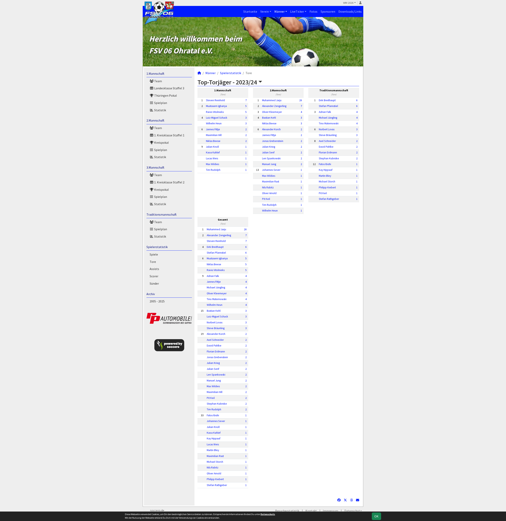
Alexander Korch (271, 129)
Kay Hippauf (325, 170)
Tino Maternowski (329, 123)
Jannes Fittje (213, 129)
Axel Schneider (327, 141)
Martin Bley (325, 175)
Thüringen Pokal (165, 95)
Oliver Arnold (269, 193)
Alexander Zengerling (274, 106)
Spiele (154, 254)
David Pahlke (326, 146)
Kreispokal (161, 142)
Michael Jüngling (328, 117)
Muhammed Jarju (271, 100)
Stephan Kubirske (329, 158)
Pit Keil (266, 199)
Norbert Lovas (326, 129)
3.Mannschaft (155, 167)
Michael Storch (327, 181)
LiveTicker (297, 11)
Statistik (160, 110)
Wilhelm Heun (214, 123)
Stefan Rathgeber (329, 199)
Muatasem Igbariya (216, 106)
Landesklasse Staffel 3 (169, 88)
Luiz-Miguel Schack (216, 117)
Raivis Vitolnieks (215, 112)
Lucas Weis (212, 158)
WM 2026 (348, 3)
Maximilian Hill (214, 135)
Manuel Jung (269, 164)
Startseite (250, 11)
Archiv (150, 294)
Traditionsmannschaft (161, 214)
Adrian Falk (325, 112)
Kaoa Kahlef (213, 152)
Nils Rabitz (268, 187)
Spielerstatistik (157, 247)
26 (300, 100)
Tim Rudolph (213, 170)
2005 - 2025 (157, 301)
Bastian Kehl (269, 117)
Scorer (154, 276)
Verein (264, 11)
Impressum (330, 511)
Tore (153, 262)
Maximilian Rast (270, 181)
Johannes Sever (271, 170)
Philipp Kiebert (327, 187)
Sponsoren (328, 11)
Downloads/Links (350, 11)
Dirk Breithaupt (327, 100)
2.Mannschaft (155, 120)
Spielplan (160, 103)
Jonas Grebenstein (272, 141)
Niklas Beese (213, 141)
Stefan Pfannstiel (328, 106)
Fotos (313, 11)
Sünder (154, 283)
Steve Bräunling (328, 135)
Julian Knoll (212, 146)
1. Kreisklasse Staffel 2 (169, 182)
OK (376, 516)
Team (158, 81)
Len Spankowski (271, 158)
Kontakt (311, 511)
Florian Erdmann (328, 152)
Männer (279, 11)
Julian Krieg (268, 146)
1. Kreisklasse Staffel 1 (169, 135)
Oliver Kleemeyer (272, 112)
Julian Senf (268, 152)
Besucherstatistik (287, 511)
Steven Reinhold (215, 100)
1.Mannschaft (155, 74)
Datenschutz (353, 511)
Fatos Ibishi (325, 164)
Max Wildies (212, 164)
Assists (154, 269)
